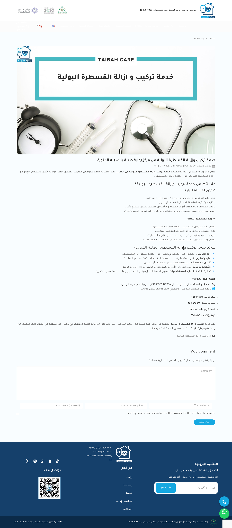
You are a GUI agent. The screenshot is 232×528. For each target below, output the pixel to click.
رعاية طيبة (199, 39)
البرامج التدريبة (151, 26)
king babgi (178, 166)
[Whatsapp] (42, 461)
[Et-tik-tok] (57, 461)
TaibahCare (197, 316)
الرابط (121, 284)
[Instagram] (35, 461)
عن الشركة (169, 26)
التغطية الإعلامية (124, 26)
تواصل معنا (105, 26)
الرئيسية (182, 26)
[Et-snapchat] (50, 461)
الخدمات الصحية (86, 26)
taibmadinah (196, 309)
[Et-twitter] (27, 461)
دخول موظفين (67, 26)
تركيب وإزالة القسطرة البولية (187, 324)
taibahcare (197, 297)
